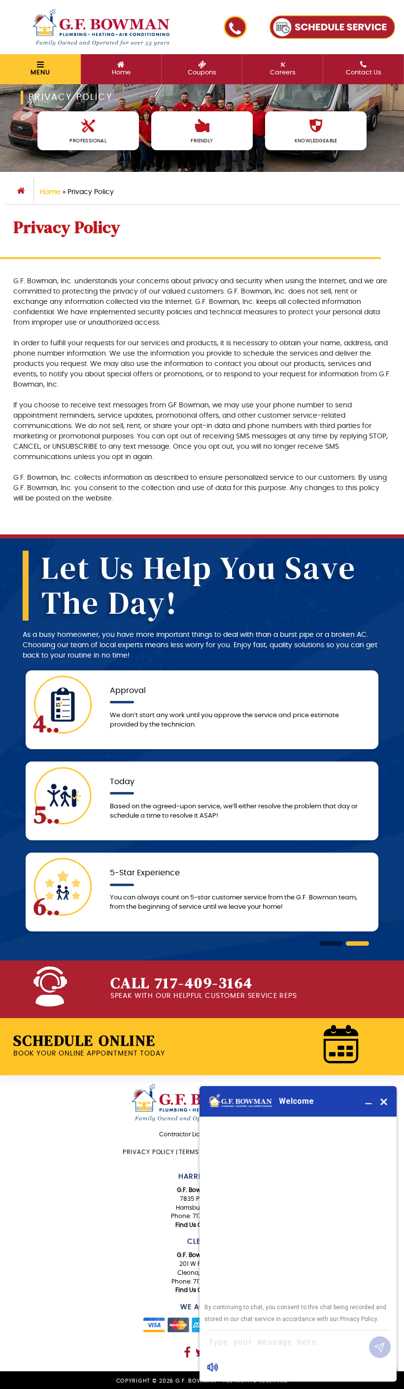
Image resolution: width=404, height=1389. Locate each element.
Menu (40, 72)
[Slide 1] (331, 943)
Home (50, 192)
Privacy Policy (148, 1152)
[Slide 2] (358, 943)
